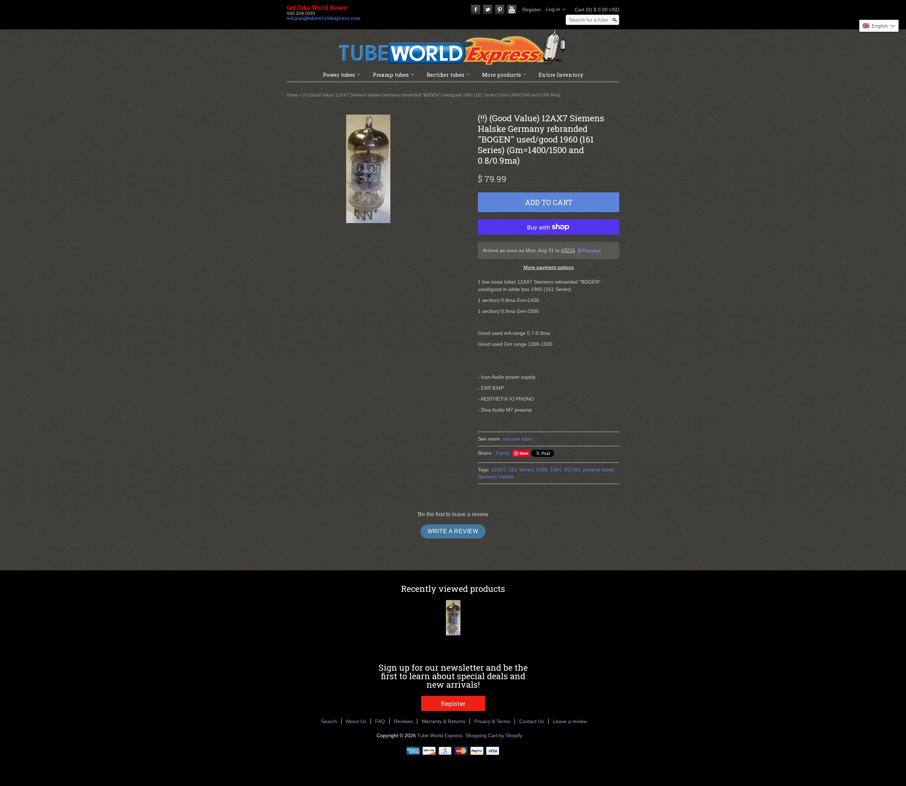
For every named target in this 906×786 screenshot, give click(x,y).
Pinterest (500, 9)
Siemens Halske (496, 476)
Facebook (476, 9)
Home (292, 95)
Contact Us (531, 721)
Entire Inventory (561, 74)
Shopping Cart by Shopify (493, 735)
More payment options (548, 267)
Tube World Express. (441, 735)
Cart (594, 9)
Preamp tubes (391, 74)
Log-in (553, 9)
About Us (356, 721)
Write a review (453, 531)
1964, (556, 469)
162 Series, (521, 469)
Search (329, 721)
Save (524, 453)
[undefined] (368, 170)
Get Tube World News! (317, 7)
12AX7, (499, 469)
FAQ (380, 721)
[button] (879, 26)
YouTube (512, 9)
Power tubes (339, 74)
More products (501, 74)
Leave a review (570, 721)
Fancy (503, 453)
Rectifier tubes (445, 74)
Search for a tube (588, 20)
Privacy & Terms (492, 721)
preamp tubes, (599, 469)
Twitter (488, 9)
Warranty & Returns (443, 721)
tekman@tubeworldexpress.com (324, 18)
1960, (542, 469)
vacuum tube (517, 439)
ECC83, (572, 469)
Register (531, 9)
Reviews (403, 721)
